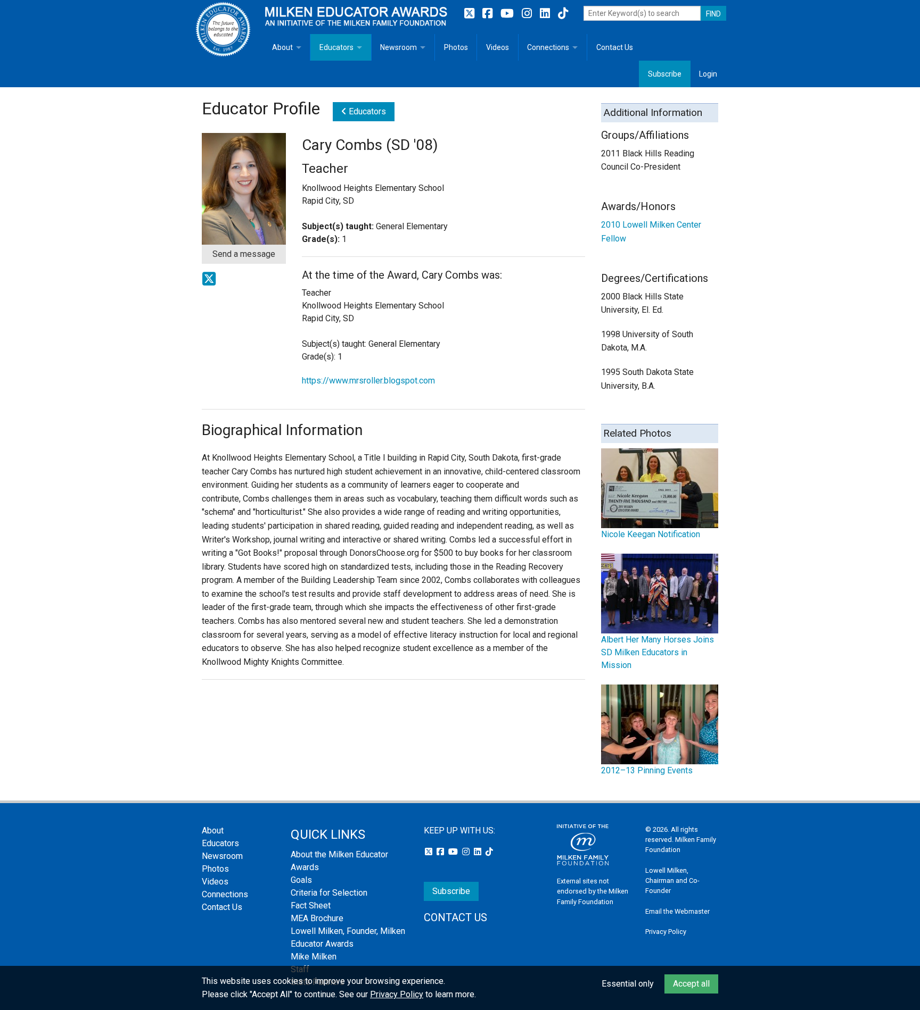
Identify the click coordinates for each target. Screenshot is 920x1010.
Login (708, 74)
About (282, 47)
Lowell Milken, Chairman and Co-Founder (672, 880)
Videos (497, 47)
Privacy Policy (665, 932)
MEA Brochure (317, 918)
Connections (548, 47)
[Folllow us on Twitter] (471, 13)
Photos (456, 47)
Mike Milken (313, 956)
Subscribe (664, 74)
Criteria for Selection (329, 893)
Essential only (628, 984)
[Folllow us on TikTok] (563, 13)
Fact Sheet (311, 905)
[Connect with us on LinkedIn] (546, 13)
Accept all (691, 984)
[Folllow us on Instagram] (528, 13)
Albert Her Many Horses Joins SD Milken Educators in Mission (657, 652)
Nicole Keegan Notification (650, 534)
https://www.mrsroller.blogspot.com (368, 380)
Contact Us (614, 47)
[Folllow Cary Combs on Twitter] (209, 282)
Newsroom (398, 47)
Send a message (243, 254)
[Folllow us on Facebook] (489, 13)
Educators (336, 47)
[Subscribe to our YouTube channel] (508, 13)
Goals (301, 880)
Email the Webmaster (677, 911)
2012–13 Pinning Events (647, 770)
